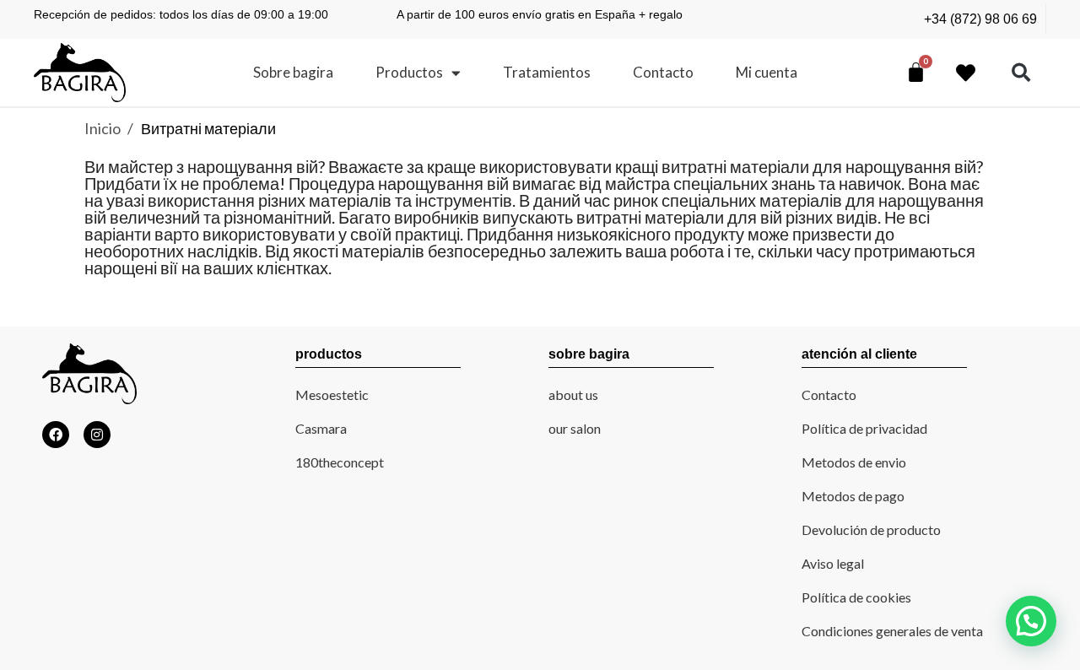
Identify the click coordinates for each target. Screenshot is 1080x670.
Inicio (103, 128)
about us (573, 394)
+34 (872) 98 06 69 (980, 19)
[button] (1021, 73)
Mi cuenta (766, 72)
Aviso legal (833, 563)
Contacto (663, 72)
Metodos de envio (854, 462)
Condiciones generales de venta (892, 631)
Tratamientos (547, 72)
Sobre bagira (293, 72)
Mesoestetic (332, 394)
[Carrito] (915, 72)
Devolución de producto (871, 529)
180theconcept (339, 462)
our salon (574, 428)
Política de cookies (856, 597)
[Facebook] (55, 434)
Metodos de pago (853, 496)
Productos (409, 72)
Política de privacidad (864, 428)
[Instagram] (97, 434)
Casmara (321, 428)
